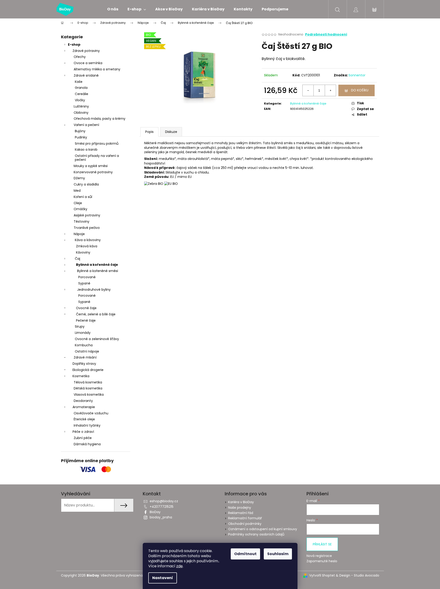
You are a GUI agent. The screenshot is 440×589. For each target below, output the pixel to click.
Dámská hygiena (87, 444)
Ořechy (80, 56)
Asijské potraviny (87, 215)
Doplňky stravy (84, 363)
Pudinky (81, 137)
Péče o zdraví (83, 431)
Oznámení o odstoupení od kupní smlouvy (262, 529)
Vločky (80, 100)
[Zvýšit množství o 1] (330, 90)
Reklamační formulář (245, 518)
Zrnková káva (86, 246)
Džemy (79, 178)
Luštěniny (81, 106)
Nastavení (162, 577)
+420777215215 (161, 506)
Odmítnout (245, 553)
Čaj (77, 258)
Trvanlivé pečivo (87, 227)
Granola (81, 87)
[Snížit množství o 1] (308, 90)
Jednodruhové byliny (94, 289)
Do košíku (359, 90)
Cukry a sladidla (86, 184)
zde (179, 566)
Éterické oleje (84, 419)
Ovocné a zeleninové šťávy (97, 339)
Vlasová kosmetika (89, 394)
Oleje (78, 203)
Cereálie (81, 94)
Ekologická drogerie (88, 370)
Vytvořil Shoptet (322, 575)
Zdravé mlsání (85, 357)
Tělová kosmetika (88, 382)
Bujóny (80, 131)
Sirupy (80, 326)
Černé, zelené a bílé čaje (95, 314)
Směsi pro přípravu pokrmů (96, 143)
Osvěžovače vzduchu (91, 413)
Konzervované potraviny (93, 172)
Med (77, 190)
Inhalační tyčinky (87, 425)
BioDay (155, 512)
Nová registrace (319, 556)
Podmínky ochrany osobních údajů (256, 534)
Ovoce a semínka (88, 63)
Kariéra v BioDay (241, 502)
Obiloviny (81, 112)
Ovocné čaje (86, 308)
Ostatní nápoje (87, 351)
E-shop (74, 44)
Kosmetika (81, 376)
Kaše (78, 81)
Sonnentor (357, 75)
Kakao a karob (86, 149)
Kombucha (84, 345)
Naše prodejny (239, 507)
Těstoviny (81, 221)
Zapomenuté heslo (321, 561)
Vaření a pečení (86, 125)
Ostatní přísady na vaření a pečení (97, 157)
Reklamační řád (240, 513)
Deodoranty (83, 400)
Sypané (84, 283)
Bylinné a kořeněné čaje (97, 264)
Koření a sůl (83, 196)
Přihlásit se (322, 544)
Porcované (87, 277)
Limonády (83, 332)
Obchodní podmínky (244, 523)
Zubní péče (83, 438)
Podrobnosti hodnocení (326, 34)
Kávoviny (83, 252)
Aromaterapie (84, 407)
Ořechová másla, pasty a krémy (99, 118)
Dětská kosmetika (88, 388)
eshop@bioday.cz (164, 501)
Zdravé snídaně (86, 75)
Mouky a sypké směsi (91, 166)
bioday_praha (161, 517)
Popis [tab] (149, 131)
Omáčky (80, 209)
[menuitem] (113, 9)
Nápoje (79, 234)
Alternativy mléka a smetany (97, 69)
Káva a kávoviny (88, 240)
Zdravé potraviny (86, 50)
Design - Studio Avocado (359, 575)
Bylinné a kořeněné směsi (97, 271)
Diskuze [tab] (171, 131)
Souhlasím (277, 553)
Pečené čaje (86, 320)
